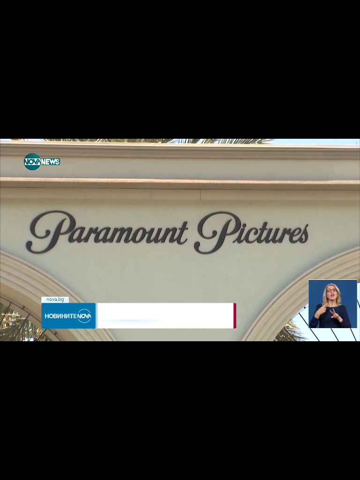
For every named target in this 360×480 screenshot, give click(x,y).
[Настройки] (342, 16)
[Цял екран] (323, 467)
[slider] (160, 455)
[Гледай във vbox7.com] (343, 467)
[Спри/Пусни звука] (35, 467)
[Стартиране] (15, 467)
